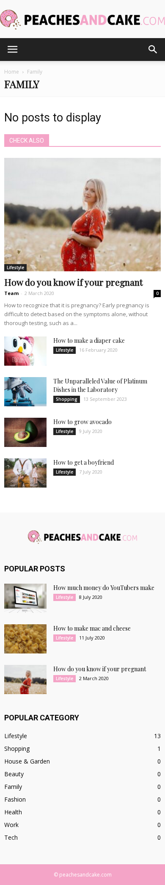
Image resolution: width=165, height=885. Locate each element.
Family (13, 787)
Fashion (15, 799)
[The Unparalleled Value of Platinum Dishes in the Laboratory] (25, 391)
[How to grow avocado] (25, 432)
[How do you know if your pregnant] (82, 214)
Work (11, 825)
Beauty (14, 774)
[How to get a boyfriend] (25, 473)
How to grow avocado (82, 422)
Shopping (66, 399)
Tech (11, 837)
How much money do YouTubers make (103, 588)
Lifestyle (15, 267)
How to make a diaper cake (89, 340)
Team (11, 293)
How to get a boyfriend (83, 462)
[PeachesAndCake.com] (82, 20)
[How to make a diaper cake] (25, 351)
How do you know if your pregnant (73, 282)
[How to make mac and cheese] (25, 638)
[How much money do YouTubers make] (25, 598)
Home (11, 71)
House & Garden (27, 761)
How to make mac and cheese (92, 628)
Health (13, 812)
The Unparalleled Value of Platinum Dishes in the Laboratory (100, 385)
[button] (153, 49)
